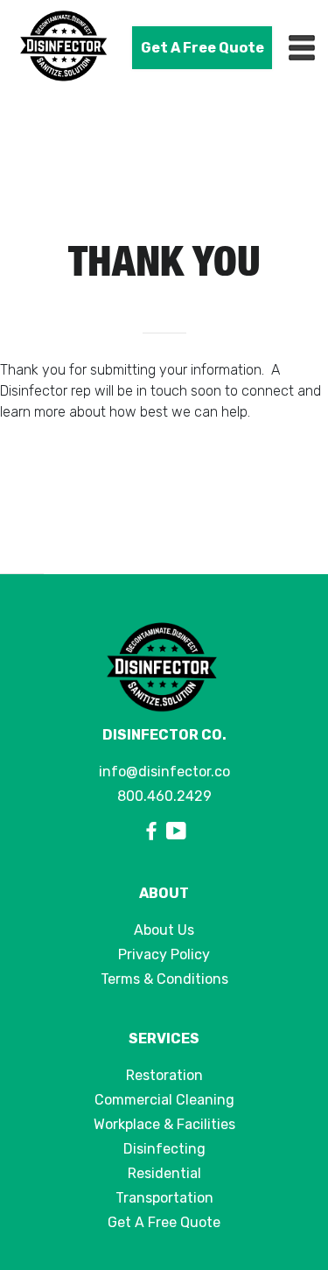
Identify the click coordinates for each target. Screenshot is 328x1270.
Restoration (164, 1075)
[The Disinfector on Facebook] (154, 832)
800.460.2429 (164, 796)
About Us (164, 930)
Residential (164, 1173)
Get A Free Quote (202, 47)
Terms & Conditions (164, 979)
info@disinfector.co (164, 771)
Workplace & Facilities (164, 1124)
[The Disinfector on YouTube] (176, 832)
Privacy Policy (164, 954)
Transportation (164, 1197)
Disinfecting (164, 1148)
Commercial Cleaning (164, 1099)
